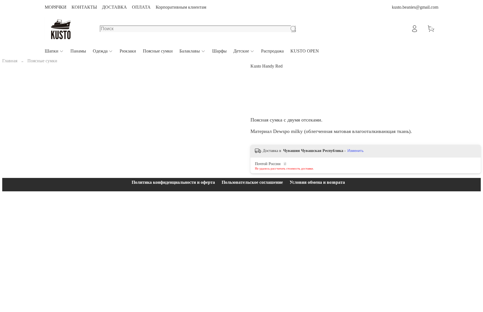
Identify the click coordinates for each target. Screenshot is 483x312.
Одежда (100, 51)
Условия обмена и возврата (317, 182)
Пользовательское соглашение (252, 182)
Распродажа (272, 51)
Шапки (51, 51)
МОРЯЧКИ (56, 7)
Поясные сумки (158, 51)
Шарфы (219, 51)
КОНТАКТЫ (84, 7)
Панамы (78, 51)
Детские (241, 51)
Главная (9, 60)
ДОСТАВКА (114, 7)
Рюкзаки (128, 51)
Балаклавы (189, 51)
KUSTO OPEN (304, 51)
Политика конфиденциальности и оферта (173, 182)
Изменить (355, 151)
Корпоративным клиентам (181, 7)
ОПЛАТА (141, 7)
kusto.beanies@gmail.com (415, 7)
